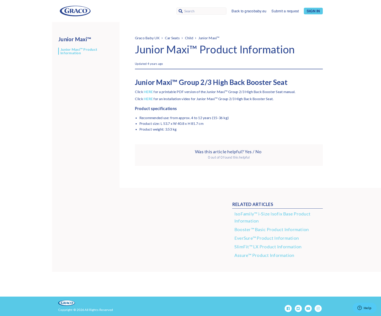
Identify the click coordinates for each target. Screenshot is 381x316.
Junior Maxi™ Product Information (78, 51)
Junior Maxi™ (209, 38)
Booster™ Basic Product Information (271, 229)
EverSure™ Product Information (266, 238)
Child (189, 38)
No (258, 151)
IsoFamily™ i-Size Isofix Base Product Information (272, 217)
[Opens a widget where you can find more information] (364, 308)
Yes (248, 151)
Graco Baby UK (147, 38)
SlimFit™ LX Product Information (268, 246)
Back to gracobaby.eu (249, 11)
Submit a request (285, 11)
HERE (148, 92)
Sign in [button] (313, 10)
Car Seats (172, 38)
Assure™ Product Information (264, 255)
